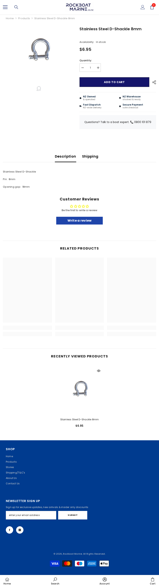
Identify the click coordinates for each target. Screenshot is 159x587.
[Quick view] (98, 370)
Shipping (90, 156)
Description (65, 156)
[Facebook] (9, 530)
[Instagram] (19, 530)
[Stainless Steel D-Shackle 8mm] (79, 389)
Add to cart (114, 82)
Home (10, 18)
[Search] (16, 7)
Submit (73, 515)
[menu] (5, 7)
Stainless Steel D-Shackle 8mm (79, 419)
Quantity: (86, 60)
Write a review (79, 220)
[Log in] (143, 7)
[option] (38, 51)
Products (24, 18)
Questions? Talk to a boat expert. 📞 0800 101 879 (117, 122)
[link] (27, 328)
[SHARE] (152, 82)
